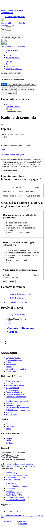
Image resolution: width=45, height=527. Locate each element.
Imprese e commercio (14, 403)
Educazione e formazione (16, 397)
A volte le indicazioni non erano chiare (21, 250)
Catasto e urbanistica (14, 392)
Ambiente (10, 383)
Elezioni (9, 62)
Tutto (4, 84)
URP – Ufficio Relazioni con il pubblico (17, 464)
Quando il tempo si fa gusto (12, 155)
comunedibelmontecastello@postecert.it (21, 466)
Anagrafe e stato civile (15, 385)
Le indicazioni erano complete (18, 225)
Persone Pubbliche (9, 89)
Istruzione (10, 66)
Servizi (9, 55)
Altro (8, 235)
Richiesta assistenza (14, 479)
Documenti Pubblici (9, 87)
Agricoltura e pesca (13, 381)
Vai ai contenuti (7, 10)
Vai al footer (18, 10)
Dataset (31, 89)
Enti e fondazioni (13, 364)
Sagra (3, 150)
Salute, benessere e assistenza (17, 408)
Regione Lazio (7, 13)
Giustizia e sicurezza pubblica (17, 401)
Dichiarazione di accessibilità (17, 497)
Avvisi (8, 429)
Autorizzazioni (12, 390)
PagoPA (9, 490)
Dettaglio (6, 275)
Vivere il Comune (13, 57)
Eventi (26, 84)
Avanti (12, 281)
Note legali (10, 488)
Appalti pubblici (12, 388)
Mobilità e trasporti (13, 405)
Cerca (3, 134)
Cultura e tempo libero (15, 394)
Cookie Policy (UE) (14, 495)
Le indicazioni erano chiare (17, 223)
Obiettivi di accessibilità (15, 500)
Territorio (9, 443)
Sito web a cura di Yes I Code (14, 521)
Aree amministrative (14, 360)
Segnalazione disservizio (15, 477)
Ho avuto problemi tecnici (16, 260)
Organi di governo (13, 358)
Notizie (20, 87)
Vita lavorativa (12, 414)
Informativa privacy (14, 493)
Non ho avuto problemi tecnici (18, 233)
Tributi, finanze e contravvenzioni (19, 410)
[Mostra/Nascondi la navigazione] (3, 33)
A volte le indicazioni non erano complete (22, 253)
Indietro (4, 281)
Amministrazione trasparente (17, 486)
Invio (4, 137)
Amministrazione (13, 51)
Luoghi (33, 84)
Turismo (9, 412)
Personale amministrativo (16, 369)
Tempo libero (11, 64)
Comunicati (10, 426)
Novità (8, 53)
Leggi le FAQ (11, 473)
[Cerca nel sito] (8, 28)
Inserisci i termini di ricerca (11, 73)
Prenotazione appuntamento (17, 475)
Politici (9, 367)
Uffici (8, 362)
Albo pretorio (11, 484)
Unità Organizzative (15, 84)
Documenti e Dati (13, 371)
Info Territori (22, 89)
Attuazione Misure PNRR (11, 515)
